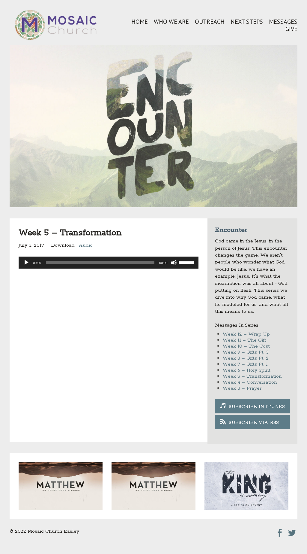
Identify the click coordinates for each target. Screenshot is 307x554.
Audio (86, 245)
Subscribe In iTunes (257, 406)
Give (291, 29)
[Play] (26, 263)
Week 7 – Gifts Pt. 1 (245, 364)
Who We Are (171, 22)
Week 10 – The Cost (246, 346)
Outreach (210, 22)
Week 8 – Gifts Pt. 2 (245, 358)
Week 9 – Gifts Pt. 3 (245, 352)
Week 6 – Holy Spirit (246, 370)
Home (139, 22)
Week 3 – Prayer (241, 388)
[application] (108, 263)
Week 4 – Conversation (249, 382)
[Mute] (174, 263)
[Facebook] (279, 531)
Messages (283, 22)
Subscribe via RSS (254, 422)
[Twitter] (292, 531)
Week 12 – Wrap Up (246, 334)
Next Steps (247, 22)
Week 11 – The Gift (244, 340)
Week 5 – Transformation (252, 376)
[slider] (187, 262)
